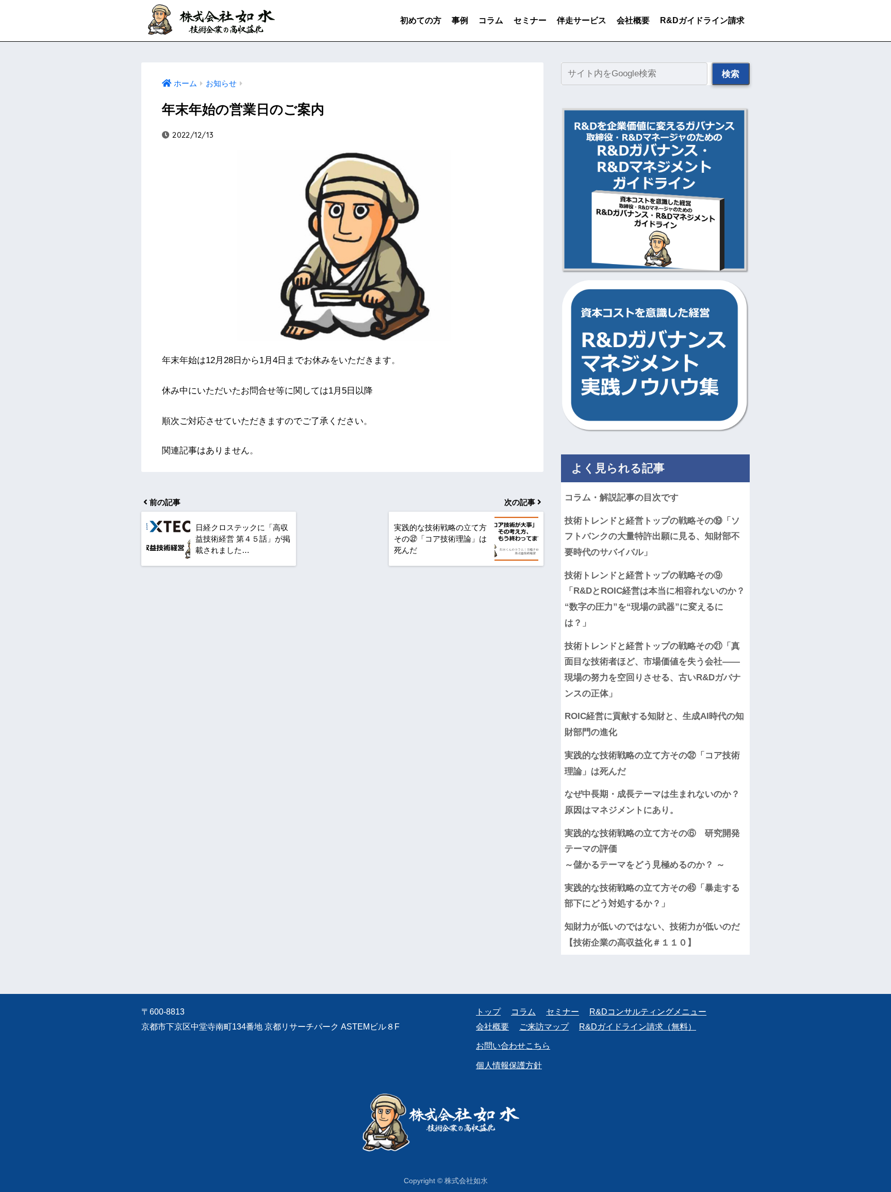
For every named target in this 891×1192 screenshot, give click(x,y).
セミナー (530, 20)
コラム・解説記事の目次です (622, 497)
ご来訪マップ (544, 1026)
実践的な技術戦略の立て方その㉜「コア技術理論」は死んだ (652, 763)
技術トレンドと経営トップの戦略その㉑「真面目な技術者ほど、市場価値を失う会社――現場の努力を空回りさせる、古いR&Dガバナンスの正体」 (653, 669)
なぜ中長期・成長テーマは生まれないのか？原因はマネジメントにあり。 (652, 802)
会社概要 (633, 20)
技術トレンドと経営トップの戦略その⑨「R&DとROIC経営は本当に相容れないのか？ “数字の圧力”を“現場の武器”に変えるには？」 (657, 599)
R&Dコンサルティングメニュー (647, 1011)
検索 (730, 74)
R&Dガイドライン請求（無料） (637, 1026)
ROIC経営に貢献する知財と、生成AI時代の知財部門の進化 (654, 724)
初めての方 (420, 20)
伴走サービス (581, 20)
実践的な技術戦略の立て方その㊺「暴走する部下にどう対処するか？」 (652, 896)
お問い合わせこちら (513, 1045)
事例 (460, 20)
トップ (488, 1011)
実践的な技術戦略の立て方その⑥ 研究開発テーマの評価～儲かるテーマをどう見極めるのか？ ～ (652, 849)
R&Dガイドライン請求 (702, 20)
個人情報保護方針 (509, 1065)
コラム (490, 20)
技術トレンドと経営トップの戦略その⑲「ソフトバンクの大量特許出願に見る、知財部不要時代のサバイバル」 (652, 536)
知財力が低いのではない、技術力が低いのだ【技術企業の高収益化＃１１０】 (652, 935)
